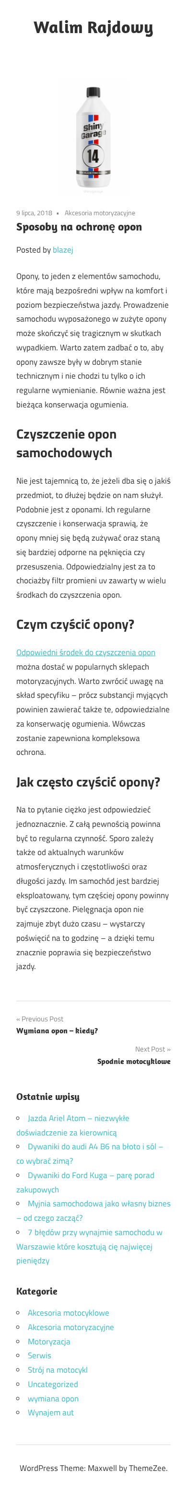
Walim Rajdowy (93, 26)
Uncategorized (53, 1384)
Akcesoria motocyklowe (68, 1313)
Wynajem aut (51, 1412)
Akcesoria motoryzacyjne (100, 213)
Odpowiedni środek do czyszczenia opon (85, 652)
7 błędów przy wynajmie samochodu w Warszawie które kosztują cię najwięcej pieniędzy (89, 1246)
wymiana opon (53, 1398)
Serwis (39, 1355)
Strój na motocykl (58, 1370)
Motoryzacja (49, 1341)
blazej (63, 249)
